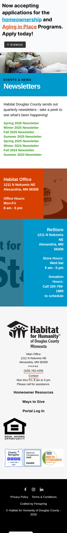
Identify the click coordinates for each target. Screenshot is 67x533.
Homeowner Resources (33, 392)
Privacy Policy (19, 497)
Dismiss (16, 44)
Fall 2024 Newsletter (19, 150)
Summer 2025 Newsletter (23, 136)
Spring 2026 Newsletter (21, 123)
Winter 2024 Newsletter (21, 146)
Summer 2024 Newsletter (23, 154)
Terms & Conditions (44, 497)
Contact (33, 375)
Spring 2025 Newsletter (21, 141)
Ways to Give (33, 402)
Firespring (40, 503)
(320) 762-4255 (33, 370)
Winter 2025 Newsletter (21, 127)
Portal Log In (33, 411)
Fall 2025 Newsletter (19, 132)
